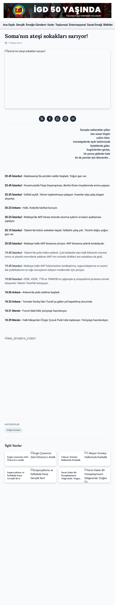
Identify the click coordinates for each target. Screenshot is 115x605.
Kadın (50, 24)
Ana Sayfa (9, 24)
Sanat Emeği (94, 24)
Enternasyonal (77, 24)
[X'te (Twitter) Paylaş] (42, 119)
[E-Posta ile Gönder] (73, 119)
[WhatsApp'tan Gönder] (57, 119)
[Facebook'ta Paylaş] (50, 119)
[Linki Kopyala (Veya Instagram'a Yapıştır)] (65, 119)
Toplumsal (61, 24)
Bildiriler (108, 24)
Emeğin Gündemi (36, 24)
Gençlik (20, 24)
